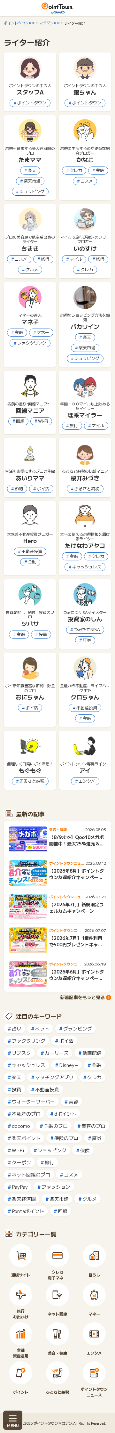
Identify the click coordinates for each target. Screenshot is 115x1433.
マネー (43, 332)
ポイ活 (43, 488)
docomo (21, 1125)
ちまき (30, 248)
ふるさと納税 (86, 488)
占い (16, 1028)
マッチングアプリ (54, 1077)
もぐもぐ (30, 770)
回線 (20, 421)
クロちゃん (85, 697)
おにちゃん (30, 697)
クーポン (21, 1162)
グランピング (77, 1028)
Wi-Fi (43, 421)
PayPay (20, 1186)
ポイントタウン (31, 103)
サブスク (21, 1052)
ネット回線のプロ (31, 1174)
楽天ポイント (26, 1138)
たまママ (30, 159)
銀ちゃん (84, 92)
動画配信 (92, 1052)
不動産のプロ (26, 1113)
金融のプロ (56, 1125)
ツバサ (30, 623)
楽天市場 (32, 181)
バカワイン (85, 326)
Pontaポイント (28, 1211)
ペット (42, 1028)
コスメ (86, 181)
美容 (73, 1101)
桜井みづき (85, 478)
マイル (76, 259)
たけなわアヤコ (85, 545)
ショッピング (31, 191)
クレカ (76, 170)
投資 (43, 634)
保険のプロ (66, 1138)
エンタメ (87, 781)
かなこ (85, 159)
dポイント (65, 1113)
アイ (85, 770)
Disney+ (68, 1065)
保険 (85, 1150)
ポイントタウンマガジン (53, 1423)
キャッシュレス (86, 567)
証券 (87, 640)
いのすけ (84, 248)
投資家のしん (85, 619)
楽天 (32, 170)
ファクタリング (31, 343)
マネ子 (30, 321)
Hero (30, 540)
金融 (100, 170)
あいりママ (30, 478)
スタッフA (30, 92)
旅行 (45, 259)
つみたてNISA (87, 629)
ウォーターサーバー (33, 1101)
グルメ (32, 269)
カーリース (57, 1052)
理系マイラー (85, 415)
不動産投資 (31, 551)
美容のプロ (93, 1125)
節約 (19, 488)
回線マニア (30, 410)
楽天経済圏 (24, 1198)
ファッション (56, 1186)
